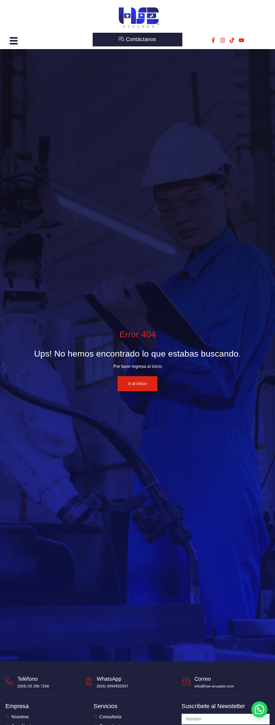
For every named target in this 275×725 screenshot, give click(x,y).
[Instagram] (222, 40)
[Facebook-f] (213, 40)
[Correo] (186, 681)
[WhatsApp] (89, 681)
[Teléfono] (9, 681)
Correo (202, 679)
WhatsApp (109, 679)
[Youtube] (241, 40)
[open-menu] (13, 41)
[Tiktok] (232, 40)
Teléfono (27, 679)
